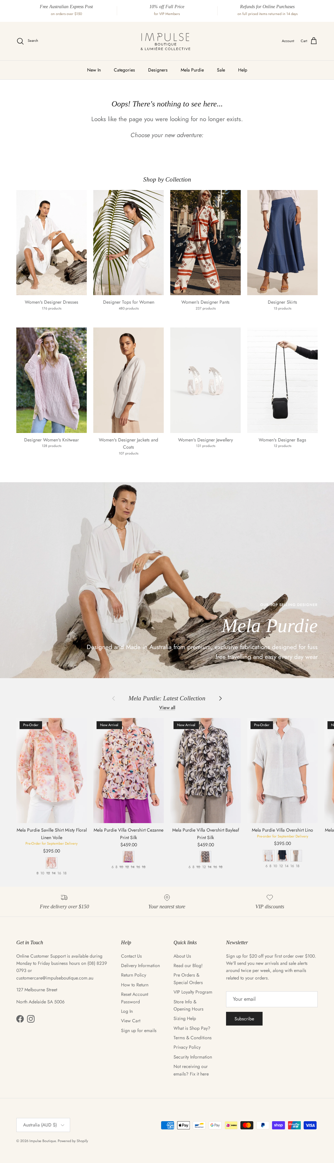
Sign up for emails (139, 1030)
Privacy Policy (187, 1047)
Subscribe (244, 1018)
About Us (182, 956)
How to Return (134, 984)
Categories (124, 70)
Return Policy (133, 975)
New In (94, 70)
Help (242, 70)
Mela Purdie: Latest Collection (167, 698)
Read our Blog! (188, 965)
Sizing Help (185, 1018)
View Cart (130, 1020)
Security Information (193, 1057)
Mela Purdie (192, 70)
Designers (158, 70)
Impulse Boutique (42, 1140)
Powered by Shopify (73, 1140)
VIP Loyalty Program (193, 992)
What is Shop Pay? (192, 1028)
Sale (221, 70)
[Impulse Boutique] (167, 41)
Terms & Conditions (193, 1037)
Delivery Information (140, 965)
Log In (127, 1011)
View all (167, 707)
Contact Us (131, 956)
